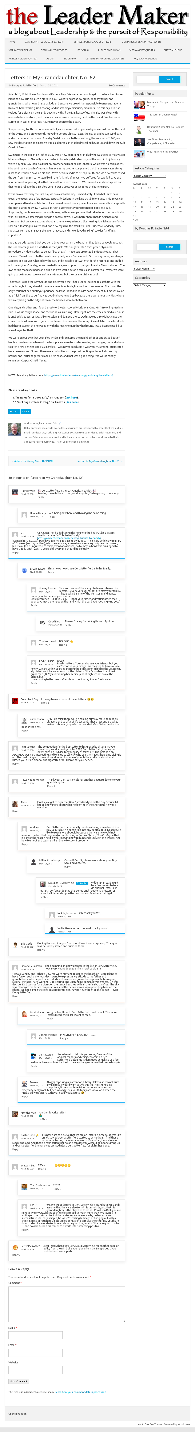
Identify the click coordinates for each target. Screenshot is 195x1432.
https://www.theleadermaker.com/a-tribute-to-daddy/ (69, 538)
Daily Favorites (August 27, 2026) (44, 41)
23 (180, 206)
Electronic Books (109, 50)
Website (13, 1362)
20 (157, 206)
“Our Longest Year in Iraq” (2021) (141, 41)
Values (25, 411)
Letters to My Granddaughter (105, 58)
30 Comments (117, 85)
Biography (70, 58)
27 (157, 211)
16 (180, 202)
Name (12, 1327)
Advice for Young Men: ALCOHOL (32, 461)
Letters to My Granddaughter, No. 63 (100, 461)
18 (142, 206)
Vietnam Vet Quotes (142, 50)
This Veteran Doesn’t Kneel (162, 114)
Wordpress (184, 1424)
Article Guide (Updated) (23, 58)
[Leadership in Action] (97, 36)
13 (157, 202)
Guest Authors (173, 50)
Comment (15, 1282)
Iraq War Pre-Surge (145, 58)
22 (172, 206)
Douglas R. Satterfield (25, 85)
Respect (14, 411)
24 (134, 211)
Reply (41, 497)
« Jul (135, 219)
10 (134, 202)
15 (172, 202)
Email (12, 1345)
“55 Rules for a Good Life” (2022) (92, 41)
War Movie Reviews (20, 50)
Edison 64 (83, 50)
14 (165, 202)
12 (149, 202)
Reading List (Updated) (54, 50)
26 (149, 211)
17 (134, 206)
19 (149, 206)
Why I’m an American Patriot (162, 151)
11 (142, 202)
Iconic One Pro (146, 1424)
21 (165, 206)
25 (142, 211)
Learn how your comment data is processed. (81, 1392)
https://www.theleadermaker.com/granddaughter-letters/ (78, 375)
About (50, 58)
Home (12, 41)
